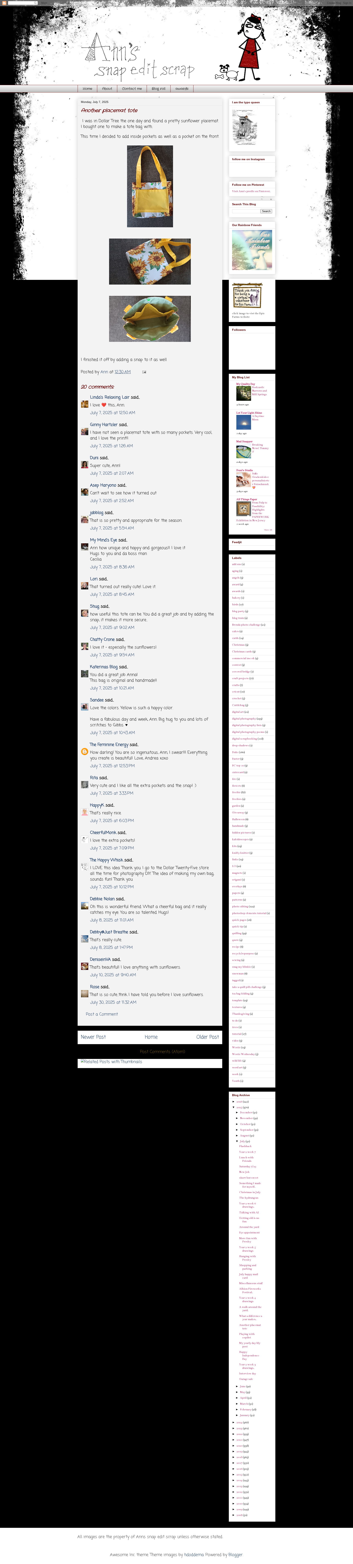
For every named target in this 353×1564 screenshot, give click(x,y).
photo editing (240, 906)
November (246, 1118)
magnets (237, 873)
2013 (240, 1486)
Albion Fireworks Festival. (250, 1290)
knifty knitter (240, 853)
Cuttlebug (238, 705)
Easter (236, 758)
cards (235, 638)
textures (237, 1007)
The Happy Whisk (106, 860)
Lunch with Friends (246, 1159)
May (243, 1392)
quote (235, 940)
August (245, 1135)
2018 (240, 1457)
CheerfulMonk (103, 833)
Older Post (208, 1037)
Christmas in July (249, 1192)
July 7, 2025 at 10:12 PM (112, 887)
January (245, 1415)
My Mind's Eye (103, 540)
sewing (236, 960)
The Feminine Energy (109, 745)
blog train (238, 618)
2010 (240, 1503)
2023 (240, 1428)
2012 (240, 1492)
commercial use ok (243, 658)
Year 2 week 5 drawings (247, 1249)
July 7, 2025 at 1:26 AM (111, 446)
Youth (236, 1081)
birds (235, 604)
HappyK (97, 805)
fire (234, 779)
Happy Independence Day (249, 1355)
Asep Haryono (103, 485)
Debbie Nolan (102, 899)
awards (181, 88)
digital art (238, 712)
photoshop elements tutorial (249, 913)
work (235, 1074)
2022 (240, 1434)
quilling (236, 933)
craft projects (240, 678)
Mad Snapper (244, 441)
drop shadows (240, 745)
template (237, 1000)
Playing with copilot (247, 1335)
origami (236, 879)
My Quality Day (245, 384)
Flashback (245, 1146)
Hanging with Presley (247, 1258)
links (235, 859)
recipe (236, 946)
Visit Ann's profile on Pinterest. (251, 191)
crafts (235, 685)
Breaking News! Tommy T (260, 448)
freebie (236, 792)
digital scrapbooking (244, 738)
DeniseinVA (100, 959)
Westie (236, 1047)
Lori (94, 579)
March (244, 1403)
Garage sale (246, 1379)
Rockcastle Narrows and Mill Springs (259, 391)
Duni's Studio (244, 470)
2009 (240, 1509)
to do (235, 1020)
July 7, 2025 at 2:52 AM (112, 501)
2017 (240, 1463)
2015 (240, 1474)
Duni (94, 458)
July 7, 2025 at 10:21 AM (112, 688)
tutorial (236, 1034)
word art (237, 1067)
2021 (240, 1439)
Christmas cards (242, 651)
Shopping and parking (247, 1267)
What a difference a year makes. (250, 1317)
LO (234, 866)
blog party (238, 611)
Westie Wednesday (243, 1054)
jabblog (96, 513)
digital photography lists (247, 725)
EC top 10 (238, 765)
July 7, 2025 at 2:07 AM (112, 473)
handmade (238, 826)
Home (87, 88)
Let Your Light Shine (249, 412)
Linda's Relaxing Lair (110, 397)
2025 (240, 1107)
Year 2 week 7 (247, 1152)
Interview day (247, 1373)
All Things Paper (246, 499)
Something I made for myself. (250, 1185)
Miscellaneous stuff (251, 1283)
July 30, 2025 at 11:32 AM (113, 1002)
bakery (236, 597)
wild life (237, 1060)
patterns (237, 899)
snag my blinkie (241, 966)
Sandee (97, 700)
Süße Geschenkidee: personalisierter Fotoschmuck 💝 (260, 480)
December (246, 1112)
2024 (240, 1422)
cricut (236, 691)
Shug (94, 606)
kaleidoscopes (240, 839)
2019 (240, 1451)
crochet (236, 698)
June (243, 1386)
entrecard (238, 772)
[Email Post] (143, 372)
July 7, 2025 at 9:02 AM (112, 628)
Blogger (236, 1555)
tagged (236, 980)
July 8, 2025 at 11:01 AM (112, 920)
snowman (238, 973)
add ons (236, 564)
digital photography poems (248, 732)
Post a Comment (102, 1014)
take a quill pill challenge (247, 987)
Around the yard (249, 1227)
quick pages (239, 920)
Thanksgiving (240, 1014)
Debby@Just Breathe (109, 932)
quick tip (237, 926)
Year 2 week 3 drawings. (247, 1366)
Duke (235, 752)
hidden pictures (241, 832)
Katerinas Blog (104, 667)
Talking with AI (249, 1212)
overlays (237, 886)
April (243, 1398)
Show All (268, 530)
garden (236, 805)
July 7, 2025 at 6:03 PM (112, 821)
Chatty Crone (102, 639)
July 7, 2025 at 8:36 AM (112, 567)
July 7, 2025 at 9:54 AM (112, 655)
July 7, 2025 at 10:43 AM (112, 733)
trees (235, 1027)
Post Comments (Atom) (162, 1052)
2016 (240, 1469)
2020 (240, 1445)
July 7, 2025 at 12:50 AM (112, 413)
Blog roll (158, 88)
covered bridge (241, 671)
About (107, 88)
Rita (94, 778)
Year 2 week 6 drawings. (247, 1205)
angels (236, 577)
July (243, 1141)
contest (236, 665)
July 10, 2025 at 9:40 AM (113, 975)
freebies (237, 799)
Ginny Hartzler (104, 425)
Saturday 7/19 (247, 1166)
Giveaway (238, 812)
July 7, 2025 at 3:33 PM (111, 793)
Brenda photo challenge (246, 624)
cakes (235, 631)
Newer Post (93, 1037)
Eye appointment (249, 1232)
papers (236, 893)
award (235, 584)
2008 (240, 1515)
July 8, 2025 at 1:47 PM (111, 948)
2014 (240, 1480)
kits (234, 846)
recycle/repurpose (243, 953)
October (245, 1124)
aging (235, 571)
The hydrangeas (248, 1197)
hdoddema (194, 1555)
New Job (244, 1172)
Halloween (238, 819)
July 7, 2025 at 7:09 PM (112, 848)
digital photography (244, 718)
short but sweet (248, 1177)
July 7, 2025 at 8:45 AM (112, 594)
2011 (240, 1497)
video (235, 1040)
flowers (236, 785)
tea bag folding (241, 993)
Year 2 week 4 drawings (247, 1299)
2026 (240, 1101)
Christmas (238, 644)
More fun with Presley (248, 1240)
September (247, 1130)
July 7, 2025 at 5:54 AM (112, 528)
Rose (94, 987)
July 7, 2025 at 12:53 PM (112, 766)
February (246, 1409)
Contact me (132, 88)
